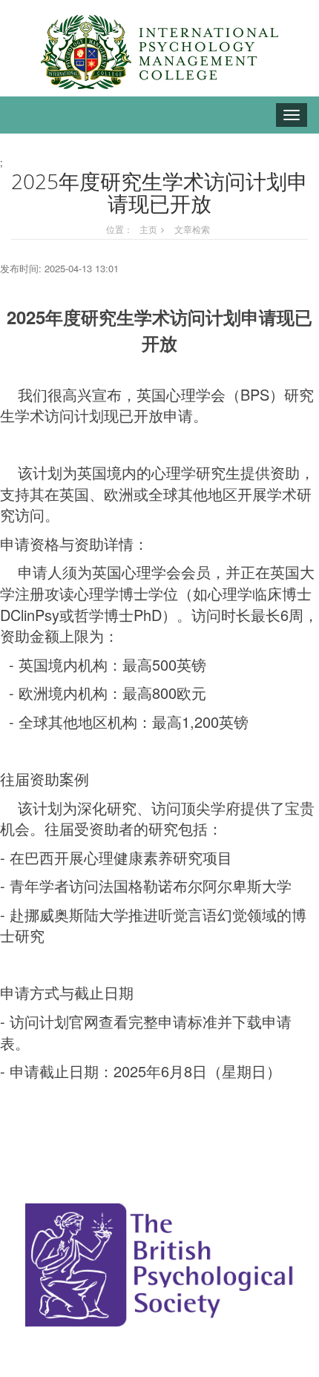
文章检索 (192, 229)
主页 (148, 229)
